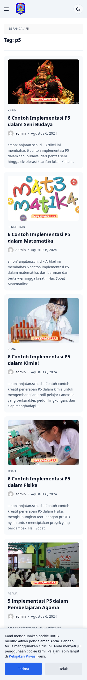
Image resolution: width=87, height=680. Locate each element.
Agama (13, 593)
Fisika (12, 471)
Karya (12, 110)
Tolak (63, 668)
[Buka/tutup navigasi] (6, 9)
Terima (23, 668)
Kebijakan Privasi (22, 656)
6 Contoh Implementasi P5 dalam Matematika (39, 237)
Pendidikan (16, 227)
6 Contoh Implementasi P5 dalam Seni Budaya (39, 121)
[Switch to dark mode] (78, 9)
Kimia (12, 349)
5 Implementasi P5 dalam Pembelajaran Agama (38, 604)
